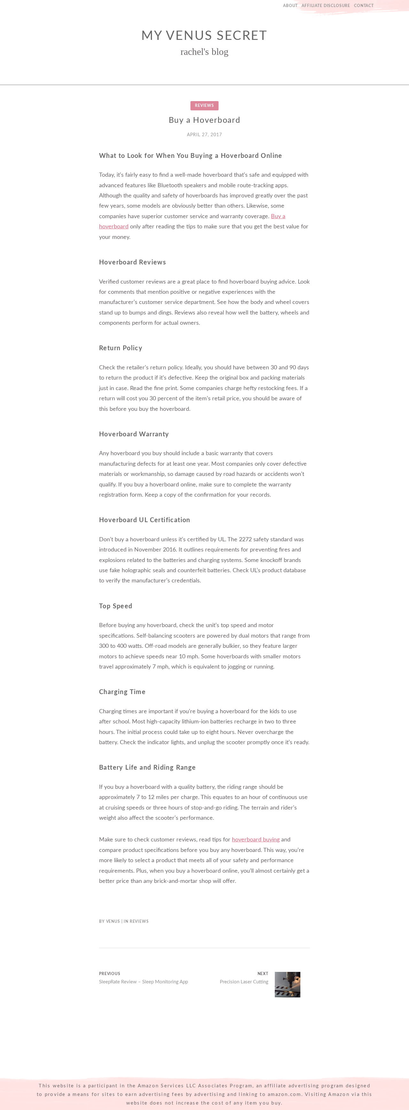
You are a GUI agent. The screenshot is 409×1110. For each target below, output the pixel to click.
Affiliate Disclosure (326, 6)
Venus (113, 921)
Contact (364, 6)
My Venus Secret (204, 36)
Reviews (204, 105)
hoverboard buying (256, 840)
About (290, 6)
